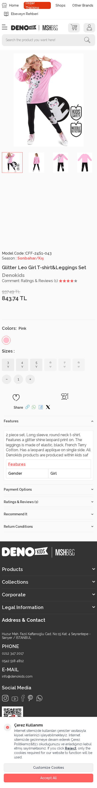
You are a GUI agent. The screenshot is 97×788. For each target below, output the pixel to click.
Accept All (48, 778)
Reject (70, 748)
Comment (11, 281)
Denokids (13, 275)
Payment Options (18, 489)
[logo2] (50, 27)
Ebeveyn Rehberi (24, 14)
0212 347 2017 (13, 653)
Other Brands (82, 5)
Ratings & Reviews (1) (21, 502)
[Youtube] (15, 699)
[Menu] (4, 27)
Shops (60, 5)
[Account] (89, 27)
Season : (23, 258)
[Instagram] (5, 698)
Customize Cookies (48, 767)
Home (14, 5)
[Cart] (74, 27)
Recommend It (15, 514)
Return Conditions (18, 526)
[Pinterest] (30, 698)
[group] (48, 100)
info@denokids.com (17, 676)
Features (11, 421)
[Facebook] (23, 698)
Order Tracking (32, 5)
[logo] (26, 27)
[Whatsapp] (39, 698)
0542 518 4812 (13, 661)
